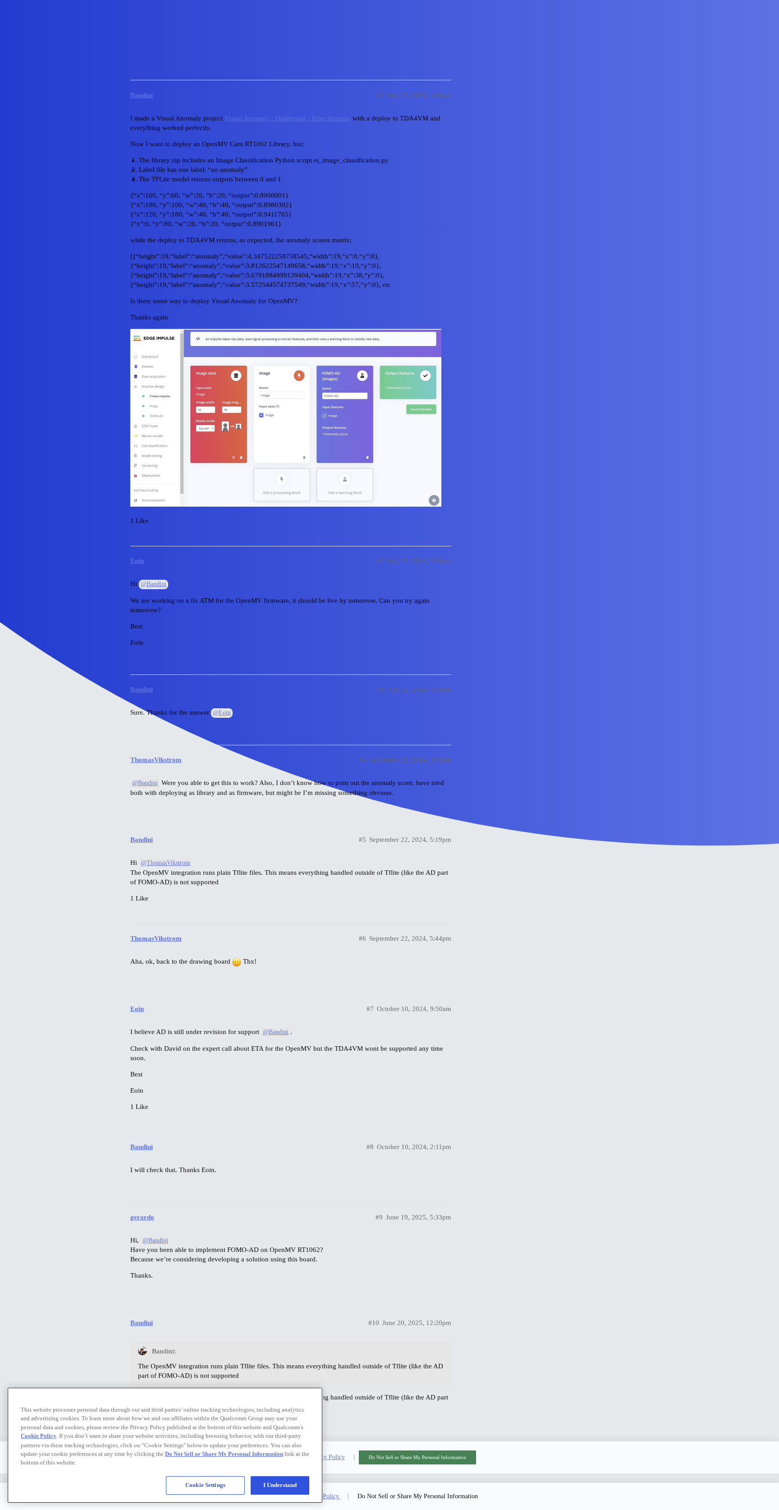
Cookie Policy (38, 1435)
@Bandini (153, 584)
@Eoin (222, 712)
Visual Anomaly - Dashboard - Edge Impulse (288, 118)
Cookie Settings (205, 1485)
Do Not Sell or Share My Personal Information (417, 1457)
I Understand (280, 1485)
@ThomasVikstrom (165, 862)
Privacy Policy (326, 1457)
